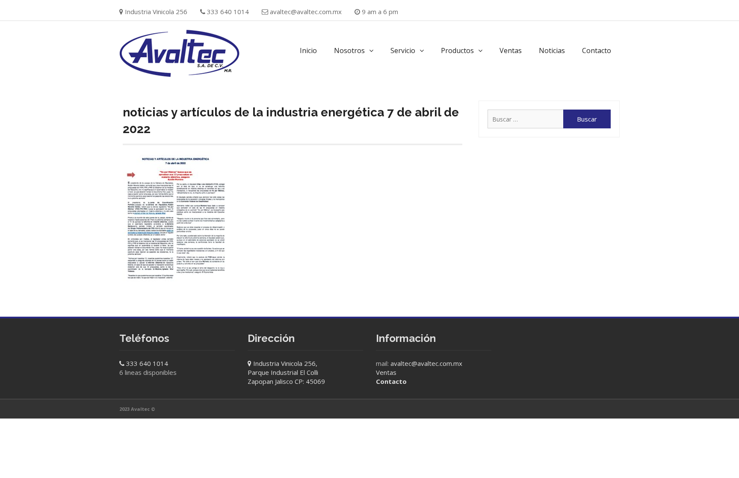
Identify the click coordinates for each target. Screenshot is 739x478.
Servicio (402, 50)
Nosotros (349, 50)
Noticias (552, 50)
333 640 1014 (147, 363)
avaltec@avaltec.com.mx (306, 11)
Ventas (511, 50)
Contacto (596, 50)
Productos (457, 50)
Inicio (308, 50)
